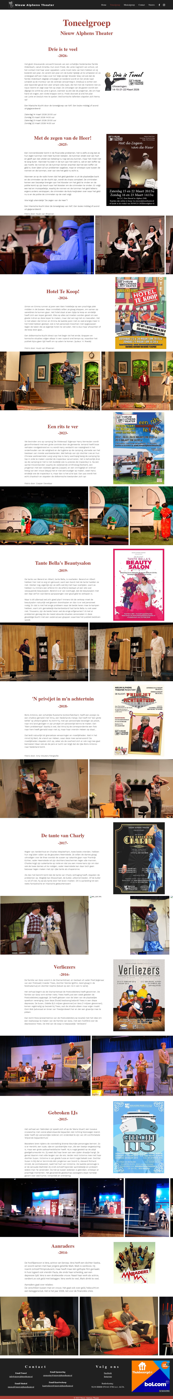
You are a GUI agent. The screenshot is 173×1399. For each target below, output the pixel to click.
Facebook (108, 1373)
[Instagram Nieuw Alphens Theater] (164, 5)
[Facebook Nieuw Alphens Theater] (159, 5)
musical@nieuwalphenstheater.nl (21, 1386)
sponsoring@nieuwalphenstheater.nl (57, 1375)
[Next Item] (168, 245)
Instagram (108, 1376)
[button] (142, 5)
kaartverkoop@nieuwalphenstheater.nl (57, 1385)
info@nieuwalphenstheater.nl (21, 1376)
